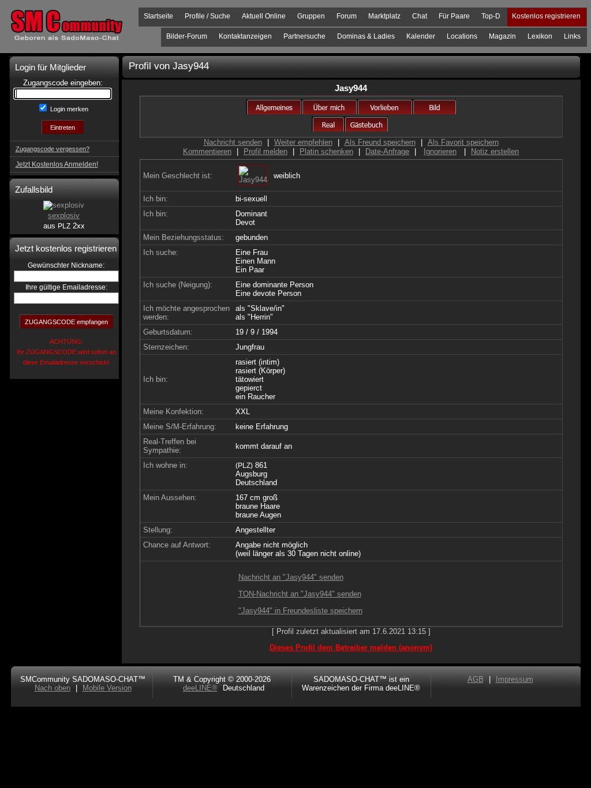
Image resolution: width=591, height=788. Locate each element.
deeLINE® (200, 688)
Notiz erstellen (495, 151)
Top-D (490, 16)
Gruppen (311, 16)
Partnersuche (304, 36)
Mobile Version (107, 688)
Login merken (68, 109)
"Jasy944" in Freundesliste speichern (300, 610)
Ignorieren (440, 151)
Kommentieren (207, 151)
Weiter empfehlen (303, 142)
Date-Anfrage (387, 151)
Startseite (158, 16)
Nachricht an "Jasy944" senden (290, 577)
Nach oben (52, 688)
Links (572, 36)
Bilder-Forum (186, 36)
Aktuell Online (264, 16)
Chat (419, 16)
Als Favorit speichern (463, 142)
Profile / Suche (207, 16)
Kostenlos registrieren (546, 16)
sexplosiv (64, 215)
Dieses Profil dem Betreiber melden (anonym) (351, 647)
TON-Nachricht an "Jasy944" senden (299, 594)
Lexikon (540, 36)
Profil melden (265, 151)
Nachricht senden (233, 142)
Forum (346, 16)
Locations (462, 36)
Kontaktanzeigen (245, 36)
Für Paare (454, 16)
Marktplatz (384, 16)
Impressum (514, 679)
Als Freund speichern (380, 142)
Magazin (502, 36)
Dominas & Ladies (366, 36)
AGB (475, 679)
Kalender (420, 36)
